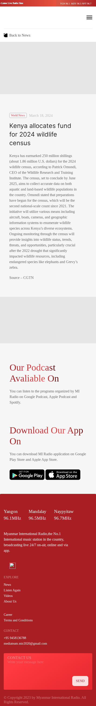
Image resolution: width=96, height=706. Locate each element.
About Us (10, 601)
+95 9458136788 (15, 638)
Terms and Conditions (18, 620)
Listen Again (12, 590)
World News (18, 115)
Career (8, 614)
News (7, 584)
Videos (8, 596)
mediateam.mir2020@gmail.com (25, 643)
